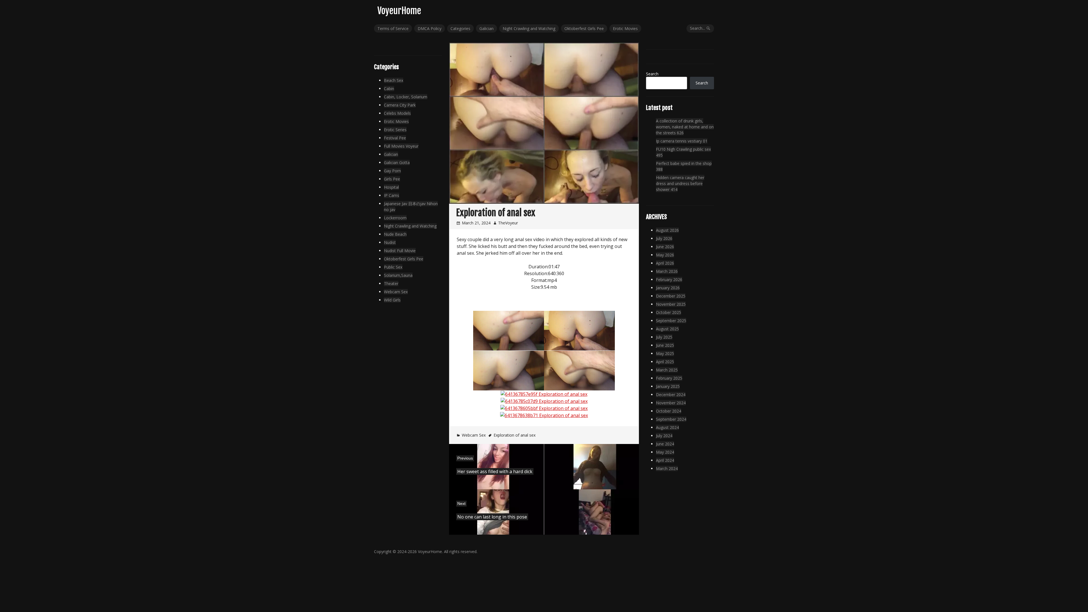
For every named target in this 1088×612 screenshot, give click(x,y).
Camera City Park (400, 105)
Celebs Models (397, 113)
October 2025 (668, 312)
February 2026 (669, 279)
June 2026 (665, 246)
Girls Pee (392, 179)
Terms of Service (393, 28)
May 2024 (665, 452)
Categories (460, 28)
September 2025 (671, 320)
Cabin (389, 88)
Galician (486, 28)
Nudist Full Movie (400, 250)
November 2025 (671, 304)
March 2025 (667, 370)
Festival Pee (395, 138)
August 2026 (667, 230)
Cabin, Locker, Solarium (405, 96)
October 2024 (668, 411)
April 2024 (665, 460)
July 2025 (664, 337)
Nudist (390, 242)
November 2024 (671, 402)
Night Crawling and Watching (529, 28)
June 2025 (665, 345)
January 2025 (668, 386)
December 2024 (670, 394)
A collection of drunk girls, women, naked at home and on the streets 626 (685, 126)
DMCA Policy (429, 28)
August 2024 (667, 427)
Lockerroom (395, 217)
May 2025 (665, 353)
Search (652, 73)
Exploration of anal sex (515, 435)
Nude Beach (395, 234)
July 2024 (664, 435)
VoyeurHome (399, 10)
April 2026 (665, 263)
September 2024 (671, 419)
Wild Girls (392, 300)
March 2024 (667, 468)
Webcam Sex (474, 435)
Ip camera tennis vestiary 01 (681, 141)
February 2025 (669, 378)
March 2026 (667, 271)
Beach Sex (393, 80)
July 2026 (664, 238)
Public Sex (393, 267)
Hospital (391, 187)
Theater (391, 283)
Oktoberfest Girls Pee (584, 28)
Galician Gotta (397, 162)
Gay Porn (392, 170)
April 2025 (665, 361)
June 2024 (665, 444)
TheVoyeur (508, 223)
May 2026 (665, 255)
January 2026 (668, 287)
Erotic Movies (625, 28)
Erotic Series (395, 129)
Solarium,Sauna (398, 275)
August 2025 (667, 329)
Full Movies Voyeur (401, 146)
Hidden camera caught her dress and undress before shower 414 (680, 183)
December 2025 (670, 296)
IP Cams (391, 195)
